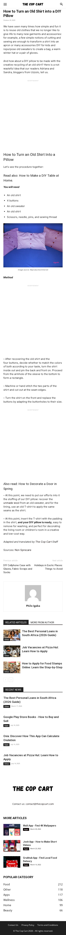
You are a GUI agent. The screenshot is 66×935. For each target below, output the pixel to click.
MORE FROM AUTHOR (42, 622)
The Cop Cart (43, 541)
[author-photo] (33, 601)
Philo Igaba (33, 605)
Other (6, 639)
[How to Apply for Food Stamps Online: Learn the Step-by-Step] (11, 667)
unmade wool (11, 502)
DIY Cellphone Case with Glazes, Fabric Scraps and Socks (17, 569)
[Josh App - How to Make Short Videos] (11, 846)
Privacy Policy (27, 925)
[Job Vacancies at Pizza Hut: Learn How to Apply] (11, 651)
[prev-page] (5, 680)
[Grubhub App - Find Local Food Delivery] (11, 862)
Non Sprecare (23, 550)
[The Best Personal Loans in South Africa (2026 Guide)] (11, 635)
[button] (5, 4)
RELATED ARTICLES (16, 622)
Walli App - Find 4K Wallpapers (39, 825)
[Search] (61, 4)
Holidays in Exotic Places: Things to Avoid (48, 567)
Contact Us (13, 925)
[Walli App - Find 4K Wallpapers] (11, 830)
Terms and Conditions (47, 925)
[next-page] (11, 680)
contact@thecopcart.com (40, 804)
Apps (6, 725)
